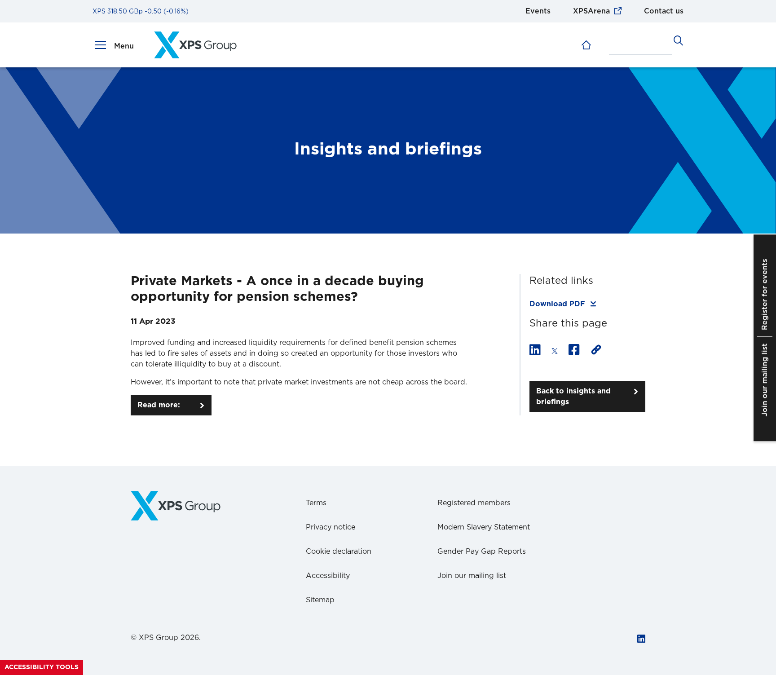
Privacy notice (330, 527)
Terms (316, 503)
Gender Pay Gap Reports (481, 551)
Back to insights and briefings (573, 397)
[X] (554, 350)
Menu (124, 46)
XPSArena (591, 11)
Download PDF (557, 304)
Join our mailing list (471, 575)
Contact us (663, 11)
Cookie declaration (338, 551)
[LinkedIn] (535, 350)
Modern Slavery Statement (483, 527)
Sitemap (320, 600)
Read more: (158, 405)
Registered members (474, 503)
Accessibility (328, 575)
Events (538, 11)
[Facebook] (574, 350)
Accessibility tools (41, 667)
